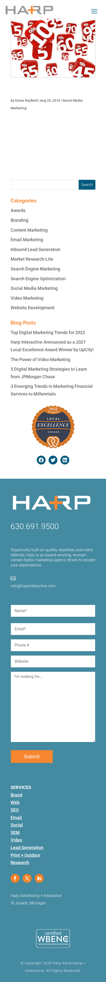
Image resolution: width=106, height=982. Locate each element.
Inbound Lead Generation (35, 249)
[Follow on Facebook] (15, 878)
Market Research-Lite (32, 259)
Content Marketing (29, 230)
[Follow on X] (27, 878)
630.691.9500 (35, 526)
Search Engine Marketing (35, 268)
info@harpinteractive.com (33, 586)
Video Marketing (27, 298)
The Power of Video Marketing (40, 359)
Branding (19, 220)
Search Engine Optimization (38, 278)
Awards (18, 210)
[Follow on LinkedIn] (39, 878)
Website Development (32, 307)
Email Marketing (27, 239)
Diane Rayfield (26, 100)
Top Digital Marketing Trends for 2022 (48, 332)
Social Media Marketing (34, 288)
